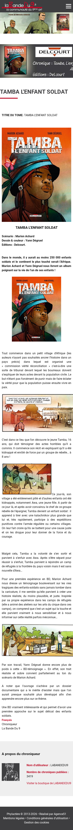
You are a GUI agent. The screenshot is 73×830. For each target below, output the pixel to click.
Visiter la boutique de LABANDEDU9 (49, 783)
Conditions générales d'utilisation (47, 818)
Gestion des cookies (36, 822)
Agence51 (60, 814)
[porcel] (36, 23)
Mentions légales (13, 818)
